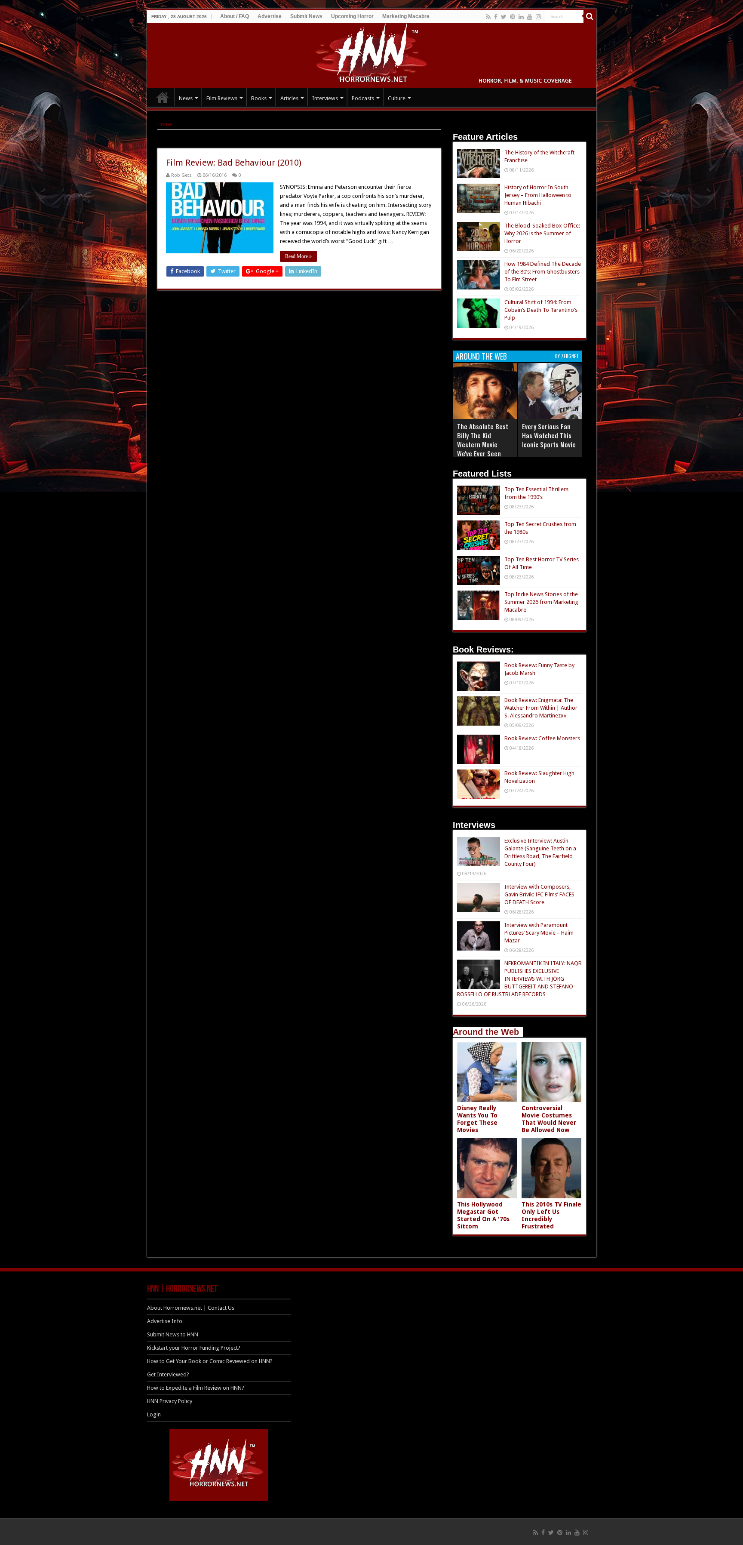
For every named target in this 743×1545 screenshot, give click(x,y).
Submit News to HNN (172, 1334)
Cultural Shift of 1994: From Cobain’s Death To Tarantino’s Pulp (540, 310)
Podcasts (363, 98)
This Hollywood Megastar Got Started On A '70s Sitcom (483, 1215)
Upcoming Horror (352, 16)
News (186, 98)
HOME (162, 97)
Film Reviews (221, 98)
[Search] (589, 16)
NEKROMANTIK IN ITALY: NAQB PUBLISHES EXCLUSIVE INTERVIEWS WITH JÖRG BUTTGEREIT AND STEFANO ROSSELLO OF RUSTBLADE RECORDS (519, 978)
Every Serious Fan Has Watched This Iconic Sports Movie (549, 435)
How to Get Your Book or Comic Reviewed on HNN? (210, 1361)
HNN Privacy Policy (169, 1401)
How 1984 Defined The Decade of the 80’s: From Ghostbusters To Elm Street (542, 272)
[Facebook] (495, 17)
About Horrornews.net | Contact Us (190, 1308)
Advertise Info (164, 1321)
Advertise (270, 16)
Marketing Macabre (406, 16)
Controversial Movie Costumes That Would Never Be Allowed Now (549, 1119)
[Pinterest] (512, 17)
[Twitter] (503, 17)
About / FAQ (234, 16)
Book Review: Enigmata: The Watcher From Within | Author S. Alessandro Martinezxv (540, 708)
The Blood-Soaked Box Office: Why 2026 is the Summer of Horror (542, 233)
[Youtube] (529, 17)
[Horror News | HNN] (372, 54)
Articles (289, 98)
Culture (396, 98)
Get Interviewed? (168, 1374)
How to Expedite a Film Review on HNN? (195, 1388)
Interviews (325, 98)
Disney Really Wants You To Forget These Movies (477, 1119)
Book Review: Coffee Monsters (542, 738)
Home (164, 124)
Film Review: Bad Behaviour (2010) (233, 162)
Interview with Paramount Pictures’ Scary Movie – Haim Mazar (539, 933)
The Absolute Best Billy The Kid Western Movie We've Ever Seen (482, 440)
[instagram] (538, 17)
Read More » (298, 256)
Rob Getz (181, 175)
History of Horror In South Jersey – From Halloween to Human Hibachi (537, 195)
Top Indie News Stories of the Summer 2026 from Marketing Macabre (541, 602)
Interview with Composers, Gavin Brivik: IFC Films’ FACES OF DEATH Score (539, 894)
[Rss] (488, 17)
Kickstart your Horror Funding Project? (193, 1348)
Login (154, 1414)
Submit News (306, 16)
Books (259, 98)
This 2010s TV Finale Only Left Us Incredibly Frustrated (551, 1215)
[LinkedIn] (521, 17)
